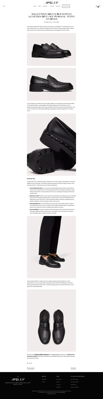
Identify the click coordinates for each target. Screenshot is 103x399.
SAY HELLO (59, 379)
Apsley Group (43, 391)
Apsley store (55, 354)
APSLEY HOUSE (75, 387)
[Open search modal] (4, 6)
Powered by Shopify (51, 393)
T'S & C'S (58, 384)
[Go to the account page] (95, 6)
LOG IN (58, 381)
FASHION (44, 379)
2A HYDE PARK (74, 379)
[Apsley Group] (51, 2)
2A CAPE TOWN (75, 381)
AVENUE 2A (73, 384)
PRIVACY (58, 387)
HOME (43, 381)
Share (30, 363)
